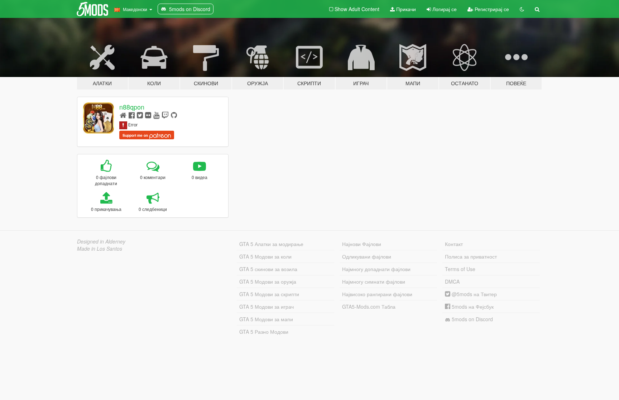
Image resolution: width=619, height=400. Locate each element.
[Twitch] (165, 115)
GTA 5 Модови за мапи (266, 319)
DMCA (452, 281)
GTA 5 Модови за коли (265, 256)
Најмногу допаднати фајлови (376, 269)
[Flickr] (148, 115)
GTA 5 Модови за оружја (267, 281)
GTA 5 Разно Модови (263, 331)
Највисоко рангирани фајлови (377, 294)
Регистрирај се (491, 9)
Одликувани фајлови (366, 256)
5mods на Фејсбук (472, 306)
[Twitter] (139, 115)
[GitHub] (174, 115)
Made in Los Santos (99, 248)
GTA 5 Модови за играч (266, 306)
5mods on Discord (471, 319)
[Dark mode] (521, 9)
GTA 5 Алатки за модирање (271, 243)
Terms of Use (460, 269)
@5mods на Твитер (473, 294)
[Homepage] (123, 115)
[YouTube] (156, 115)
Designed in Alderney (101, 241)
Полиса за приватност (471, 256)
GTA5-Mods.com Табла (368, 306)
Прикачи (405, 9)
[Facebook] (131, 115)
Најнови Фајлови (361, 243)
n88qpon (131, 106)
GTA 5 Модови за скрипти (269, 294)
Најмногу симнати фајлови (373, 281)
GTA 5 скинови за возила (268, 269)
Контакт (454, 243)
